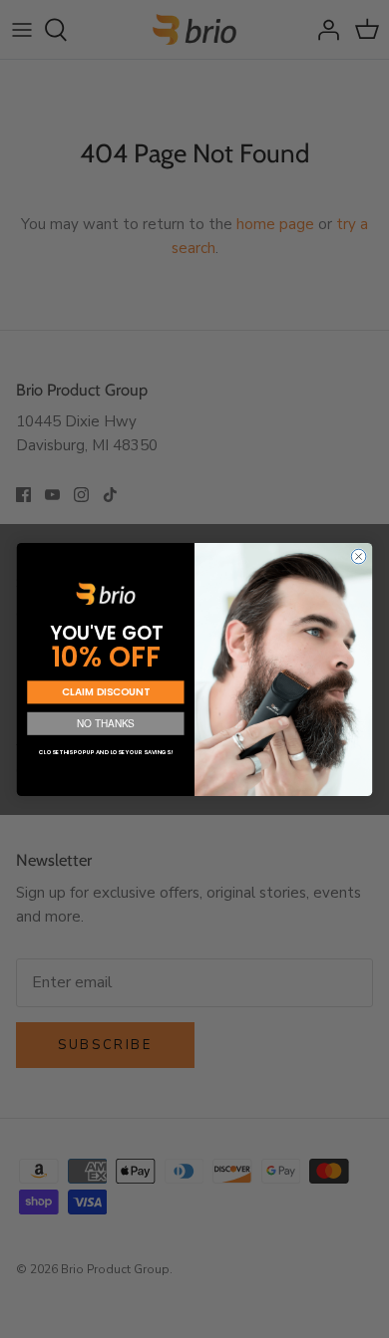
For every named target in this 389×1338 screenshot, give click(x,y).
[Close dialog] (358, 556)
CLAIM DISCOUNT (105, 691)
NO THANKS (106, 722)
